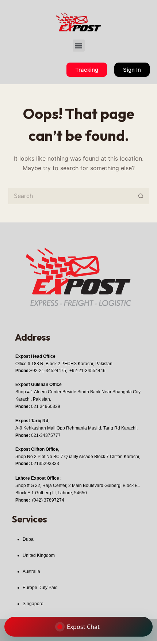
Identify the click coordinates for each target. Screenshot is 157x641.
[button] (79, 46)
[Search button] (141, 196)
